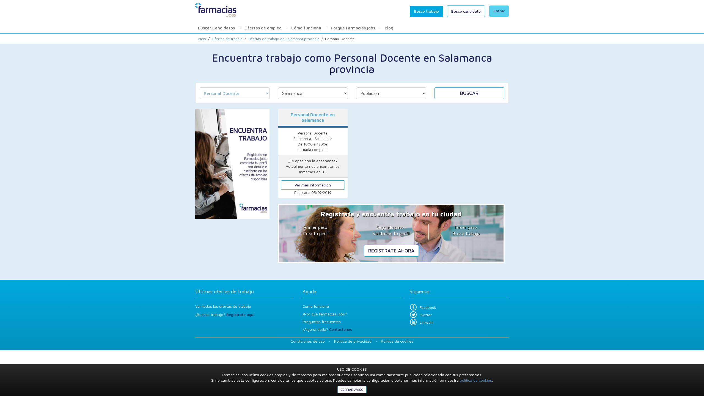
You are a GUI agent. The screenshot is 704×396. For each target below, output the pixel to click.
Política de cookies (397, 341)
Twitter (426, 314)
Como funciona (315, 306)
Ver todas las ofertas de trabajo (223, 306)
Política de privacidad (353, 341)
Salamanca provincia (283, 39)
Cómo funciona (306, 28)
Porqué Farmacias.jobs (353, 28)
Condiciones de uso (308, 341)
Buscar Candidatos (216, 28)
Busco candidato (466, 11)
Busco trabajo (426, 11)
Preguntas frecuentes (321, 321)
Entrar (499, 11)
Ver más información (313, 185)
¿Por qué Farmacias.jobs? (324, 314)
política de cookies (476, 380)
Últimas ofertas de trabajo (224, 291)
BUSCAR (469, 93)
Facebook (428, 307)
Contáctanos (340, 329)
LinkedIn (427, 322)
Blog (389, 28)
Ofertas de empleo (263, 28)
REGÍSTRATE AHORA (391, 251)
